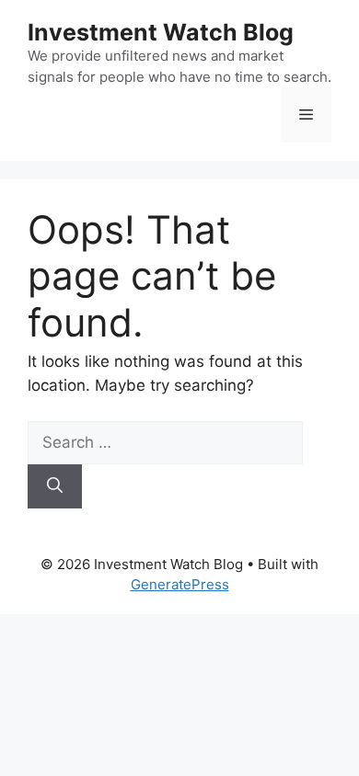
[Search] (55, 486)
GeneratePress (180, 584)
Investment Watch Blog (161, 32)
